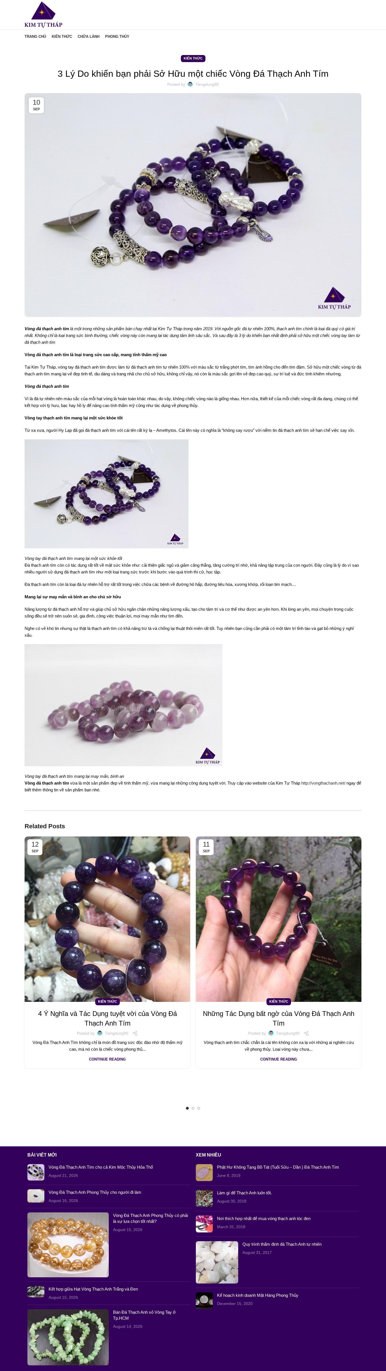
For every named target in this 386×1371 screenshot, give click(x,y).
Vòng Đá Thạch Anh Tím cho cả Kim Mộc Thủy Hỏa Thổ (101, 1167)
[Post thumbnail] (35, 1172)
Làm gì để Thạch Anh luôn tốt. (244, 1192)
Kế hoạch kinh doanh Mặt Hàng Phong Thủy (257, 1295)
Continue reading (107, 1059)
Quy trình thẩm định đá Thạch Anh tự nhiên (282, 1244)
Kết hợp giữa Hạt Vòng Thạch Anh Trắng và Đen (93, 1289)
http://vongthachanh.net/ (323, 783)
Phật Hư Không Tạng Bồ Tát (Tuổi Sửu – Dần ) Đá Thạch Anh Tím (278, 1167)
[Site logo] (43, 14)
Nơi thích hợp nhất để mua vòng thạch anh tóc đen (264, 1218)
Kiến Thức (193, 58)
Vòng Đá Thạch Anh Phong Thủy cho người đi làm (95, 1192)
